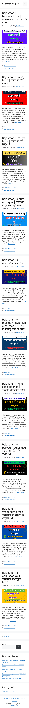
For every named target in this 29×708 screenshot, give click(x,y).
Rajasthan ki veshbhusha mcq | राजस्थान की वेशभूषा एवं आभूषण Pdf (13, 513)
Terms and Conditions (19, 698)
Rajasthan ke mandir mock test (13, 261)
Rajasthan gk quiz (10, 4)
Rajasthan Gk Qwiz (10, 66)
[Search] (18, 647)
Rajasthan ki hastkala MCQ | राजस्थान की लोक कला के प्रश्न (14, 17)
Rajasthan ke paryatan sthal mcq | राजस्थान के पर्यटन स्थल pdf (14, 449)
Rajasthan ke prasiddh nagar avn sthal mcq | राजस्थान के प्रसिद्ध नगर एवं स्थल (14, 324)
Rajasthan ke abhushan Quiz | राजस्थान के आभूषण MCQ (12, 577)
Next (8, 636)
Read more (7, 61)
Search (4, 644)
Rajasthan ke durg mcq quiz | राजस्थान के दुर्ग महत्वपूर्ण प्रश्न (13, 202)
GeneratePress (15, 705)
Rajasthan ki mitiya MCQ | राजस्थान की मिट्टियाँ (13, 141)
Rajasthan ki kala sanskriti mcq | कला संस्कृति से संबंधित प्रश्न (13, 387)
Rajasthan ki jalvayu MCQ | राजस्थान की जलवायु (14, 80)
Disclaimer (14, 701)
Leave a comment (9, 68)
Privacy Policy (8, 698)
